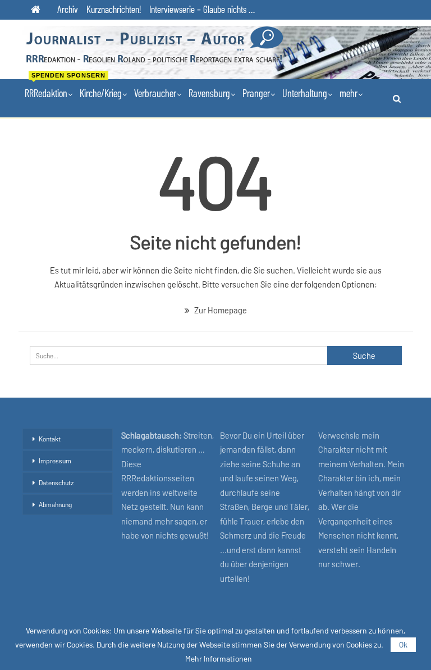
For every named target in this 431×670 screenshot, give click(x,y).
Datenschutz (56, 482)
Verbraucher (155, 92)
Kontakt (50, 439)
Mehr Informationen (218, 659)
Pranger (256, 92)
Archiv (67, 9)
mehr (348, 92)
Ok (403, 644)
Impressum (55, 460)
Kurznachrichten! (113, 9)
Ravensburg (209, 92)
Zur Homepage (219, 310)
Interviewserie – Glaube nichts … (202, 9)
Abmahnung (55, 504)
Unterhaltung (304, 92)
